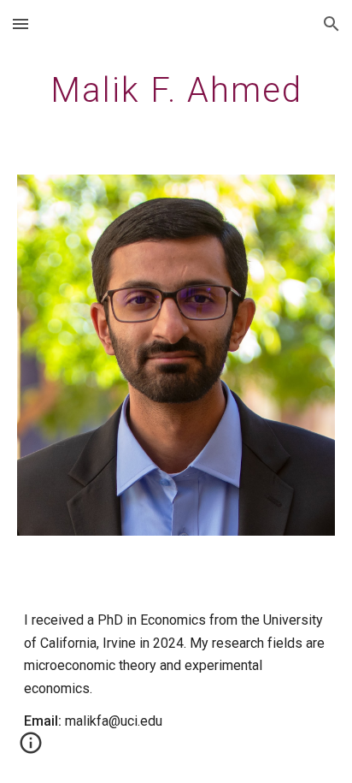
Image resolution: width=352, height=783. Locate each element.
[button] (20, 23)
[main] (176, 89)
